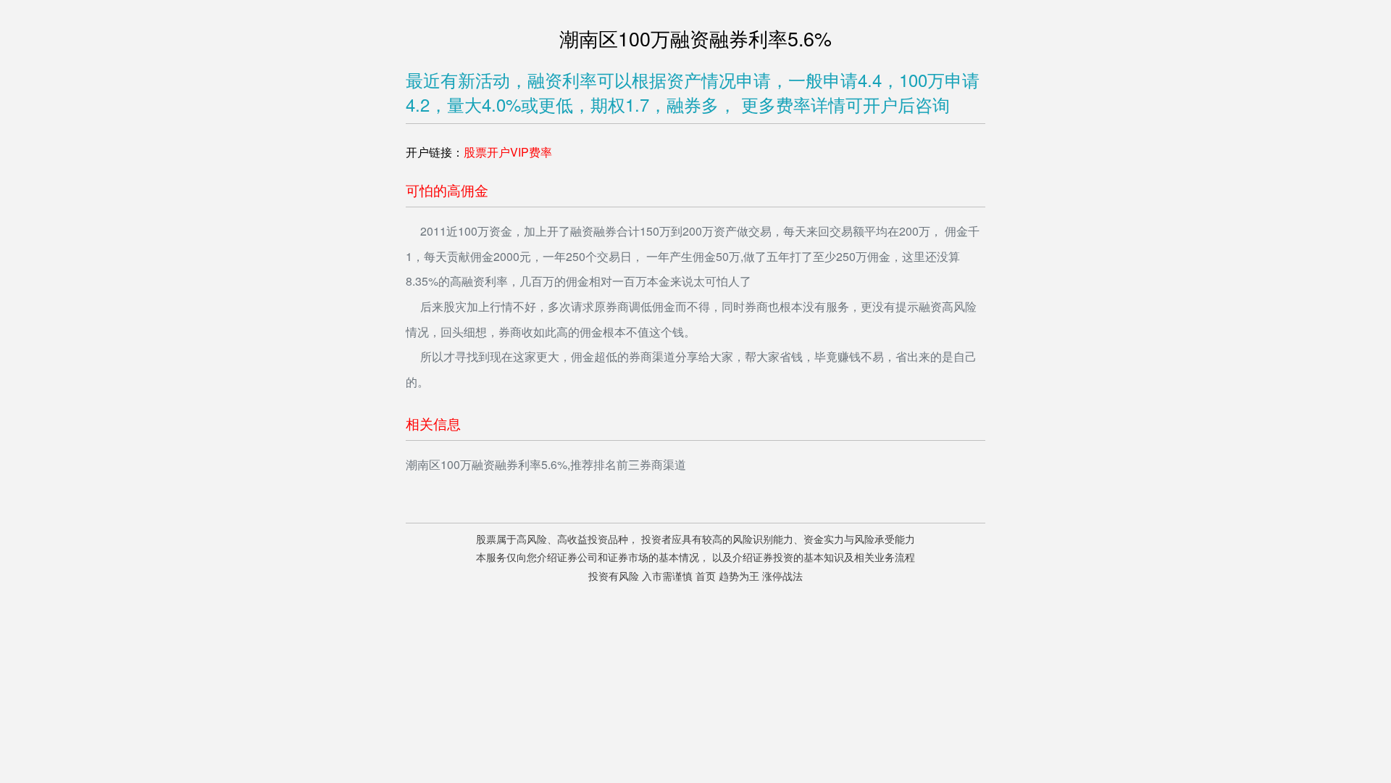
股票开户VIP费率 (508, 152)
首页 (706, 576)
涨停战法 (782, 576)
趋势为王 (739, 576)
